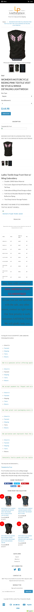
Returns (6, 356)
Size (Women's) (6, 100)
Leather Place (16, 599)
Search (17, 557)
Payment (6, 348)
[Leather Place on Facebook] (19, 570)
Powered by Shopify (25, 599)
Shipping (6, 351)
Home (4, 22)
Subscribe (28, 591)
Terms (6, 354)
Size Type (4, 93)
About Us (7, 369)
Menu (5, 1)
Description (16, 121)
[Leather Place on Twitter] (15, 570)
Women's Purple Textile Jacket (13, 214)
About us (17, 559)
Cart (31, 1)
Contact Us (17, 561)
